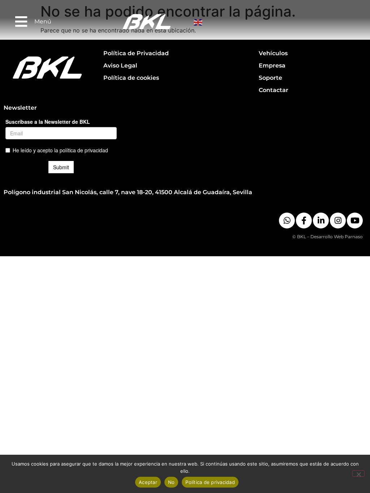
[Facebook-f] (304, 220)
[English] (199, 21)
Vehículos (273, 53)
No (171, 482)
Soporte (270, 77)
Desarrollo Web (327, 236)
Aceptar (148, 482)
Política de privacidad (210, 482)
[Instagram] (338, 220)
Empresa (272, 65)
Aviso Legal (120, 65)
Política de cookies (131, 77)
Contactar (273, 90)
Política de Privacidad (136, 53)
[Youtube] (355, 220)
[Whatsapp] (287, 220)
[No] (358, 473)
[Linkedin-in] (321, 220)
